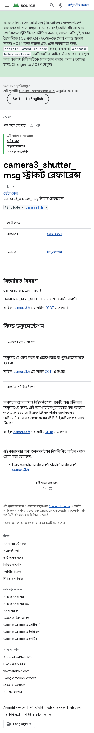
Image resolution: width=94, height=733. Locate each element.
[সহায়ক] (31, 125)
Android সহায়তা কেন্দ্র (17, 657)
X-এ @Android (13, 597)
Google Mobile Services (19, 678)
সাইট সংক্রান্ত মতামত (38, 714)
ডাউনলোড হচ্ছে (13, 558)
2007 (49, 308)
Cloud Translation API (37, 91)
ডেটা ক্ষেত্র (10, 193)
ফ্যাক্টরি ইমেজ (12, 572)
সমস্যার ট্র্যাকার (12, 692)
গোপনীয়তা (13, 714)
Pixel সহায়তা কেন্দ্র (14, 664)
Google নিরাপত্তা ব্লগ (16, 618)
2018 (49, 432)
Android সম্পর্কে (14, 707)
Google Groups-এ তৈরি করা (21, 632)
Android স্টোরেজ (14, 544)
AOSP (7, 117)
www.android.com (16, 671)
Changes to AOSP (27, 65)
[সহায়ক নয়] (38, 125)
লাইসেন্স (75, 707)
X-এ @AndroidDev (16, 604)
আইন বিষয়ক (56, 707)
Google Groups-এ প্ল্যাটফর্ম (21, 625)
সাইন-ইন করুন (78, 5)
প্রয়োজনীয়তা (11, 551)
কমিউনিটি (36, 707)
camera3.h (34, 207)
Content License (59, 506)
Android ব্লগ (11, 611)
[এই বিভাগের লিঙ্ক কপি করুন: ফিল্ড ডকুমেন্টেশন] (48, 326)
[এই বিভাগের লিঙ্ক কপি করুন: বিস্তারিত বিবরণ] (42, 281)
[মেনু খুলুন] (7, 5)
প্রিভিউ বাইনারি (12, 565)
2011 (49, 372)
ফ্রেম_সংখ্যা (54, 234)
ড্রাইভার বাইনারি (13, 578)
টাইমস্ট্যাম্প (54, 252)
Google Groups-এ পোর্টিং (20, 639)
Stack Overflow (14, 685)
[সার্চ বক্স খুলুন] (52, 5)
